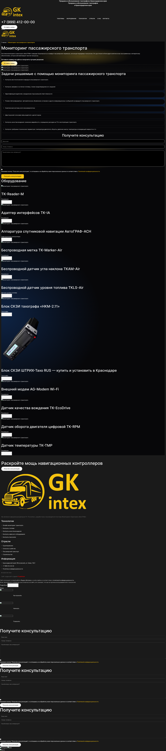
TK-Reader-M (12, 194)
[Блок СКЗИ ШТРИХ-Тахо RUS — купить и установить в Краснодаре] (23, 340)
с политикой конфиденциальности (63, 580)
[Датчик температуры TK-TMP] (14, 437)
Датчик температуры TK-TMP (26, 445)
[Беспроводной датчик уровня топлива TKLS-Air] (14, 280)
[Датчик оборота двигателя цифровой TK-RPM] (14, 419)
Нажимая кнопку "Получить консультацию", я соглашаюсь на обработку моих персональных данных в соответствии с (50, 171)
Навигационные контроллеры (10, 236)
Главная (3, 42)
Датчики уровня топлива (9, 293)
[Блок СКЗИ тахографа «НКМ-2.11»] (14, 298)
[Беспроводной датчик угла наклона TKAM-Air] (14, 261)
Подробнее (4, 585)
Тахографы (4, 311)
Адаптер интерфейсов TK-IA (25, 213)
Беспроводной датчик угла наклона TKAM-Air (40, 269)
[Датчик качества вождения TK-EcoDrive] (14, 400)
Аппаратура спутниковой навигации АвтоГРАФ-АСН (46, 231)
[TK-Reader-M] (14, 186)
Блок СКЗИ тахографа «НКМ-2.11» (30, 306)
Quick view (3, 189)
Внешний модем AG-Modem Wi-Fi (30, 389)
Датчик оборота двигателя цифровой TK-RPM (40, 427)
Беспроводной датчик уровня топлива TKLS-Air (42, 287)
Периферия (4, 199)
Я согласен (13, 585)
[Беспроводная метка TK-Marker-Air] (14, 242)
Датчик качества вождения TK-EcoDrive (35, 408)
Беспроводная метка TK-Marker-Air (31, 250)
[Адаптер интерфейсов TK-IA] (14, 205)
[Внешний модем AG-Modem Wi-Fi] (14, 381)
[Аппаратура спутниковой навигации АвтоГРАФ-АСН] (14, 223)
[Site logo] (12, 12)
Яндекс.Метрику (26, 580)
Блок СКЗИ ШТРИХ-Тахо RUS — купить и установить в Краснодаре (59, 370)
